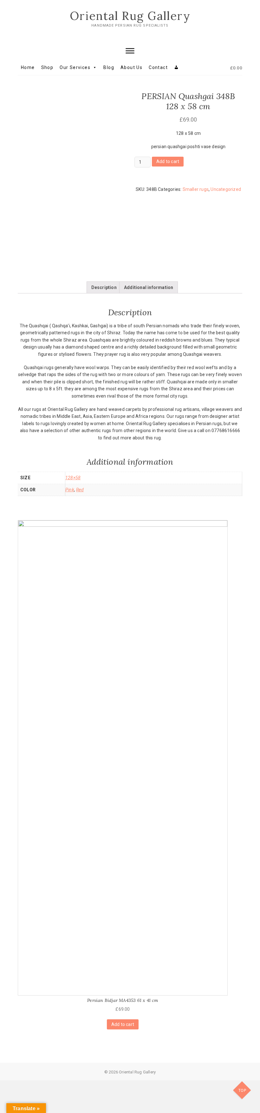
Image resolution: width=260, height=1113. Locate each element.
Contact (158, 67)
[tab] (104, 287)
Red (80, 489)
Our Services (75, 67)
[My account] (176, 67)
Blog (108, 67)
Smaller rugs (196, 189)
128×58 (73, 477)
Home (28, 67)
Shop (47, 67)
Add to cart (167, 161)
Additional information (148, 287)
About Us (131, 67)
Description (104, 287)
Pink (69, 489)
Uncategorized (226, 189)
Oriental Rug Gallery (130, 16)
